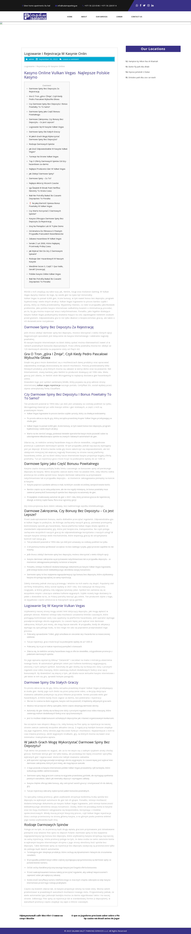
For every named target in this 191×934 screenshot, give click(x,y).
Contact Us (136, 16)
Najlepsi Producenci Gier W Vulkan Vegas (47, 169)
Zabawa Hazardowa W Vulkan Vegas (45, 238)
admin (31, 59)
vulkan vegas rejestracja (48, 385)
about (84, 16)
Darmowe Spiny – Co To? (40, 178)
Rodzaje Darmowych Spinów (41, 144)
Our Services (101, 16)
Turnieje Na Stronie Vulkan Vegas (43, 156)
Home (69, 16)
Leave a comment (71, 59)
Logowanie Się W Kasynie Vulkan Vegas (46, 127)
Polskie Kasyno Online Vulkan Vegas (45, 274)
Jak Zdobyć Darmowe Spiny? (41, 173)
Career (119, 16)
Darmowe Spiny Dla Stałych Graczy (44, 131)
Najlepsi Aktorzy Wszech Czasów (44, 183)
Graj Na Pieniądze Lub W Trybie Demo (46, 226)
